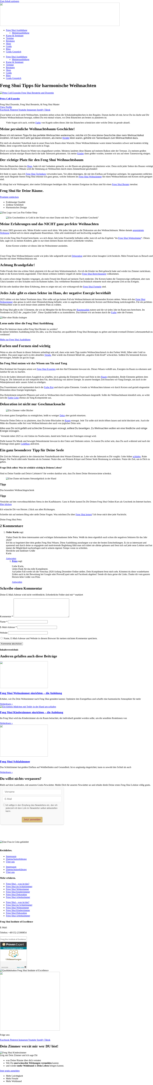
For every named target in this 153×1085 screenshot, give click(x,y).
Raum (104, 377)
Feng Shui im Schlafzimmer (19, 886)
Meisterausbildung (20, 33)
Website (3, 632)
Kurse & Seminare (14, 35)
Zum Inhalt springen (9, 1)
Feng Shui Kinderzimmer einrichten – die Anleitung (31, 712)
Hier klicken (6, 504)
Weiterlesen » (6, 704)
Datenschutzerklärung (16, 859)
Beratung (10, 41)
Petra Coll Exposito (10, 98)
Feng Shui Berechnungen (94, 274)
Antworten (11, 558)
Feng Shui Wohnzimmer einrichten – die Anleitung (31, 693)
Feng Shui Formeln (92, 286)
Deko (62, 415)
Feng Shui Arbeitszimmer (18, 897)
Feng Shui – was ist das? (17, 884)
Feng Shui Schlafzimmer (15, 761)
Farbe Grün (13, 397)
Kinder (65, 138)
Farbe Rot (48, 387)
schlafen (137, 456)
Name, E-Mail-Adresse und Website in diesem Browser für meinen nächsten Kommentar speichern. (50, 638)
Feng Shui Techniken (36, 174)
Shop (8, 43)
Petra (14, 561)
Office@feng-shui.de (18, 927)
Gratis (9, 46)
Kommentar (6, 616)
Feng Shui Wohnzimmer (90, 176)
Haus (29, 166)
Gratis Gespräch (13, 51)
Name (3, 621)
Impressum (11, 856)
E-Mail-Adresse (8, 627)
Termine (10, 38)
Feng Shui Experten (46, 369)
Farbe (38, 122)
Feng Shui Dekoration (16, 894)
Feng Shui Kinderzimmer (18, 892)
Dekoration (77, 256)
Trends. (47, 355)
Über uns (10, 861)
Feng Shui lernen (84, 514)
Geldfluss (25, 444)
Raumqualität (83, 309)
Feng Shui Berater (120, 184)
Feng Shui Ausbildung (16, 30)
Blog (8, 49)
